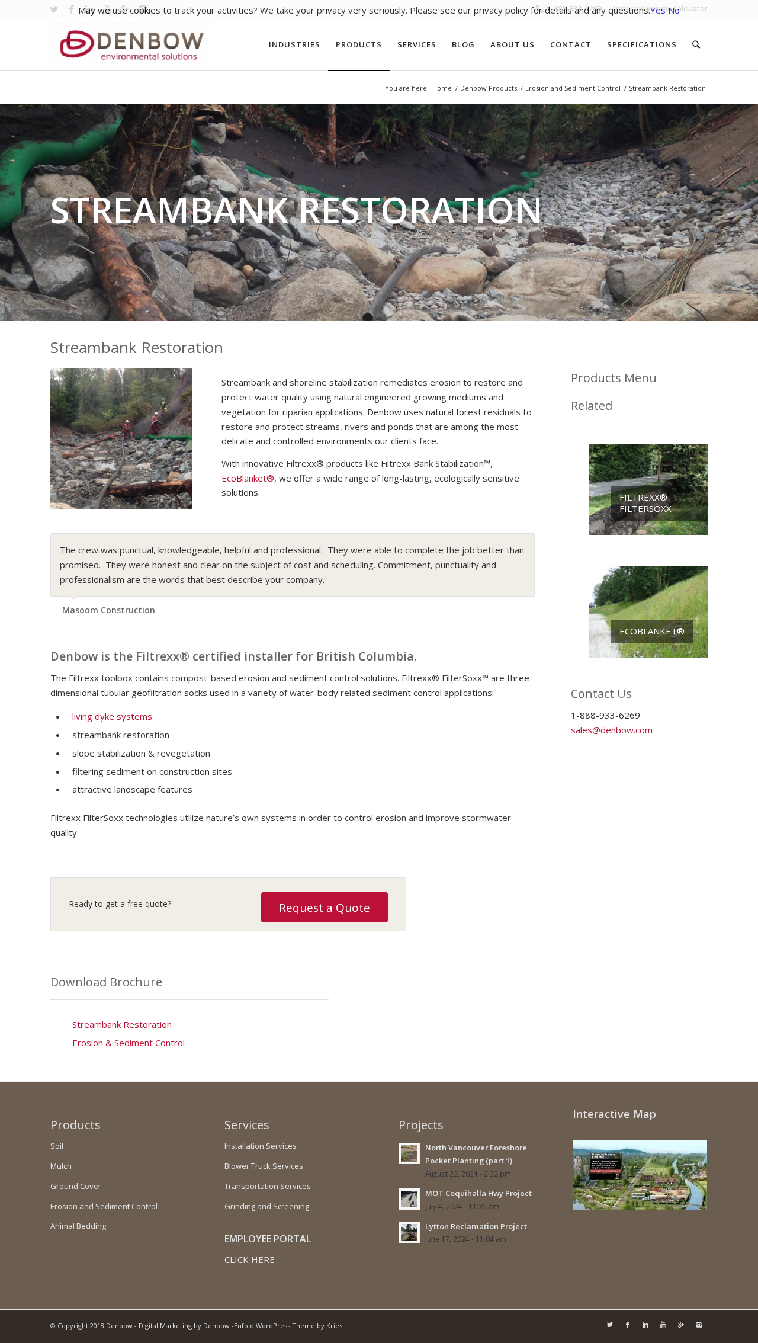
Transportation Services (267, 1186)
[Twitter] (610, 1325)
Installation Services (260, 1145)
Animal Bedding (78, 1225)
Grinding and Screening (266, 1206)
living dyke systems (112, 716)
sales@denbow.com (612, 730)
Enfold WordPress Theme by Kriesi (289, 1325)
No (674, 10)
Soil (56, 1145)
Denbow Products (488, 88)
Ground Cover (75, 1186)
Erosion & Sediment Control (128, 1043)
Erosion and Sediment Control (573, 88)
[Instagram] (699, 1325)
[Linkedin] (645, 1325)
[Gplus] (681, 1325)
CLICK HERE (249, 1259)
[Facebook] (628, 1325)
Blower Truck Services (263, 1166)
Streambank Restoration (122, 1024)
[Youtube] (663, 1325)
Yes (658, 10)
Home (442, 88)
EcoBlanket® (247, 478)
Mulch (61, 1166)
